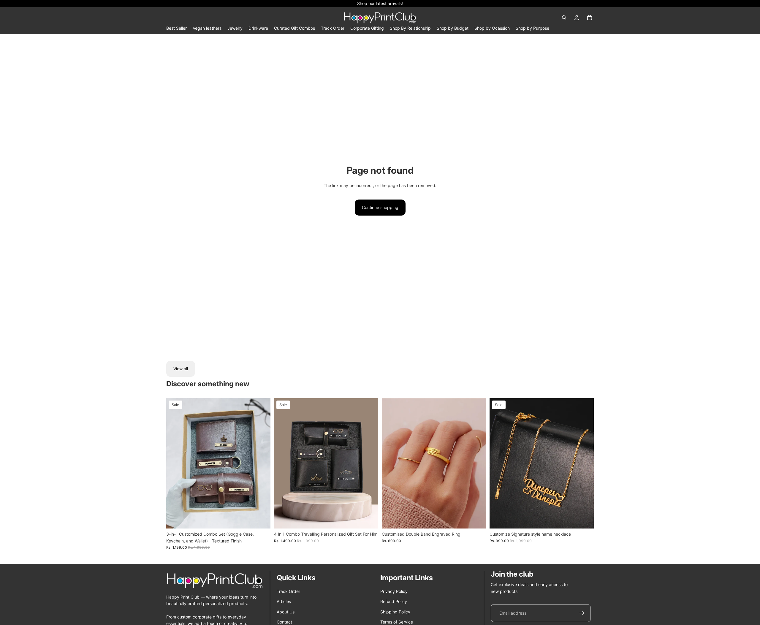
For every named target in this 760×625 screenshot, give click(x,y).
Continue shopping (380, 207)
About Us (285, 611)
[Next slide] (261, 463)
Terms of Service (396, 621)
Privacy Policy (394, 591)
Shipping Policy (395, 611)
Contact (284, 621)
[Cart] (589, 17)
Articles (284, 601)
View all (180, 368)
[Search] (564, 17)
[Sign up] (582, 613)
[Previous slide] (175, 463)
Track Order (288, 591)
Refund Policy (393, 601)
